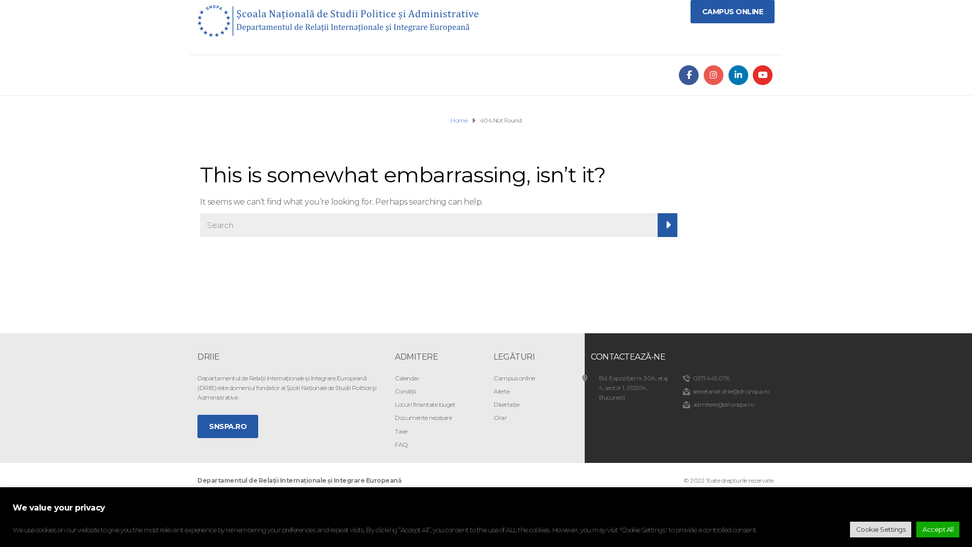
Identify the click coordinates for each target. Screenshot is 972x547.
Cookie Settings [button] (881, 529)
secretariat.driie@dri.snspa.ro (731, 391)
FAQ (401, 444)
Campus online (514, 378)
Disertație (506, 404)
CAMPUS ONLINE (732, 11)
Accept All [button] (937, 529)
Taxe (401, 431)
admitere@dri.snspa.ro (723, 404)
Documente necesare (423, 417)
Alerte (501, 391)
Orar (500, 417)
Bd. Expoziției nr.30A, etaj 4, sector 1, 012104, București (633, 387)
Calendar (407, 378)
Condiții (405, 391)
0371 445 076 (711, 378)
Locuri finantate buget (425, 404)
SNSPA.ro (228, 426)
